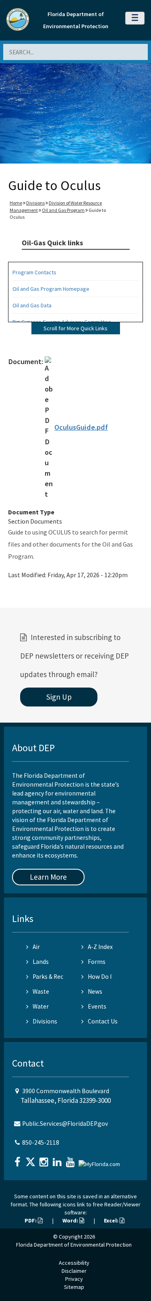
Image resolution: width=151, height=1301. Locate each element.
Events (97, 1006)
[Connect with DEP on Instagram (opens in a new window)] (45, 1159)
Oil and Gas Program (63, 210)
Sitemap (74, 1287)
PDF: (31, 1220)
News (95, 991)
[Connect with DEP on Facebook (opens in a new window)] (18, 1159)
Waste (41, 991)
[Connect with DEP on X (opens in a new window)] (31, 1159)
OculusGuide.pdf (81, 427)
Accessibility (74, 1262)
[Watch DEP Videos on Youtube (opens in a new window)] (71, 1159)
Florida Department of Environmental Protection (74, 1244)
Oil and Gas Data (32, 305)
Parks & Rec (48, 976)
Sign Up (59, 697)
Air (36, 947)
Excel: (112, 1220)
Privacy (74, 1278)
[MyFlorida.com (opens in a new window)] (100, 1161)
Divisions (35, 203)
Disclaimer (74, 1270)
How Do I (100, 976)
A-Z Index (100, 947)
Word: (70, 1220)
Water (41, 1006)
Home (16, 203)
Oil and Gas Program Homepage (50, 288)
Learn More (48, 877)
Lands (41, 961)
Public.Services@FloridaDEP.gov (65, 1123)
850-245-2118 (40, 1142)
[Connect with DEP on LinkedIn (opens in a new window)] (58, 1159)
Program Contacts (34, 272)
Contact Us (103, 1021)
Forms (96, 961)
